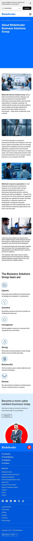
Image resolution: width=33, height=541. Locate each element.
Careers (4, 492)
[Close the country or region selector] (30, 3)
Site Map (4, 512)
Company (4, 515)
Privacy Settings (6, 520)
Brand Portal (5, 482)
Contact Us (5, 518)
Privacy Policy (5, 509)
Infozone (4, 495)
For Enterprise (6, 460)
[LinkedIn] (11, 501)
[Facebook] (3, 501)
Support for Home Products (9, 485)
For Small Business (7, 457)
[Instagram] (19, 501)
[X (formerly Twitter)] (7, 501)
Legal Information (6, 507)
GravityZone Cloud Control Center (10, 474)
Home (3, 20)
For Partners (5, 463)
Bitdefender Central (7, 472)
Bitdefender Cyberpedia (8, 477)
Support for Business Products (10, 487)
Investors (4, 490)
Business (8, 20)
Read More (16, 226)
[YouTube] (15, 501)
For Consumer (6, 454)
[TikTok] (23, 501)
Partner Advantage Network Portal (11, 479)
